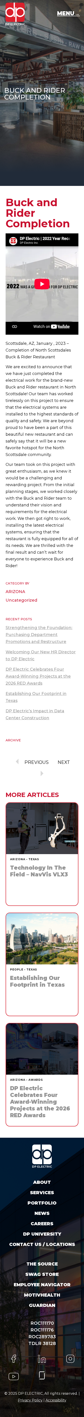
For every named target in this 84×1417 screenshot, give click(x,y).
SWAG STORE (42, 1274)
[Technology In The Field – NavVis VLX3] (42, 854)
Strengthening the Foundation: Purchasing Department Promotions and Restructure (39, 634)
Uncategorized (21, 600)
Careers (42, 1223)
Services (42, 1192)
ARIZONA (15, 591)
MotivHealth (42, 1295)
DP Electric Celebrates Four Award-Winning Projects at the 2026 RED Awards (38, 676)
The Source (42, 1264)
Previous (36, 762)
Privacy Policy (30, 1400)
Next (64, 762)
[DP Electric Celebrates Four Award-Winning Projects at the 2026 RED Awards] (42, 1074)
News (42, 1213)
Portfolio (42, 1203)
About (42, 1182)
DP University (42, 1234)
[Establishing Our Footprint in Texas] (42, 964)
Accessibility (55, 1400)
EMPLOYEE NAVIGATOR (42, 1284)
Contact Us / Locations (42, 1244)
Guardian (42, 1305)
